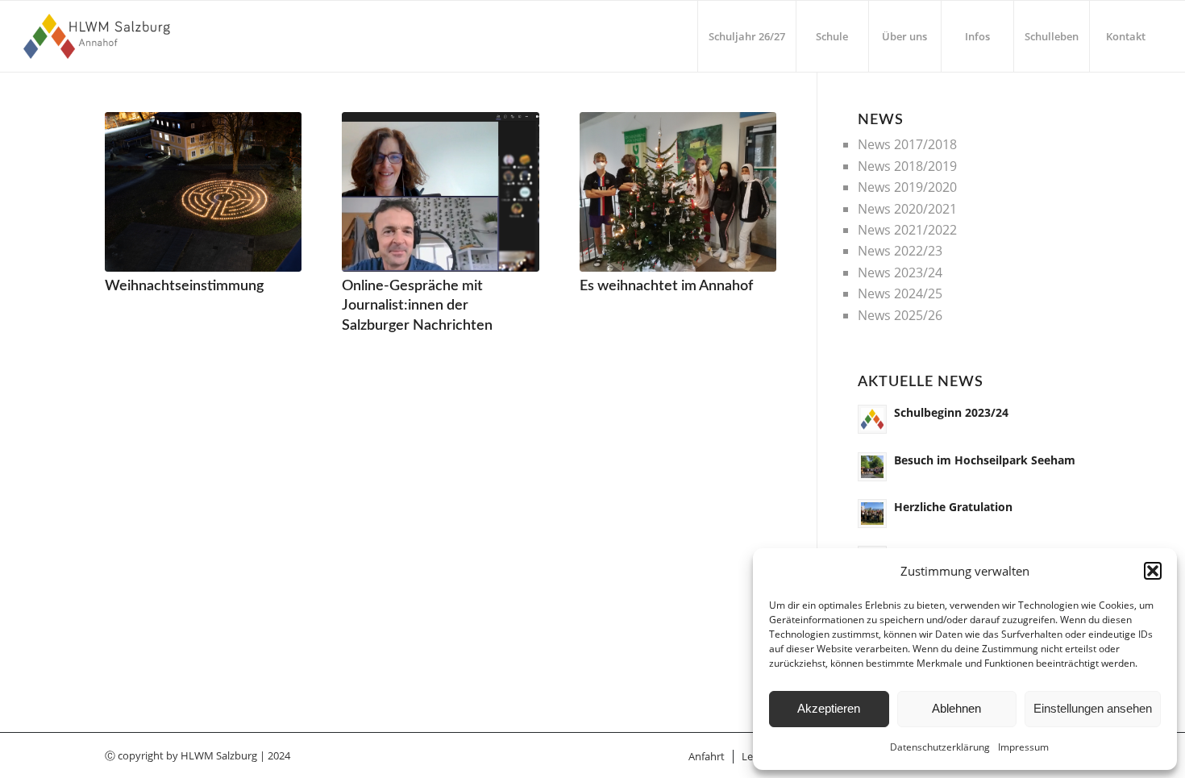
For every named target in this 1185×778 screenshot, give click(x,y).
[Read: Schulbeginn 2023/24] (872, 419)
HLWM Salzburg (219, 755)
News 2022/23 (900, 251)
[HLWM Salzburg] (98, 36)
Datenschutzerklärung (940, 747)
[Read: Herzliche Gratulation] (872, 513)
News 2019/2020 (907, 187)
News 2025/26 (900, 315)
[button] (1153, 571)
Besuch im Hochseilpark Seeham (984, 460)
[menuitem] (746, 36)
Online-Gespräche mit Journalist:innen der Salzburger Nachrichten (417, 305)
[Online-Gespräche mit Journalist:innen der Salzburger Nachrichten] (440, 192)
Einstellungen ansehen (1092, 708)
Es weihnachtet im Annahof (666, 286)
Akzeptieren (828, 708)
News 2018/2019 (907, 166)
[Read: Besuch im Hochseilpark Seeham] (872, 466)
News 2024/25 (900, 293)
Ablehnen (956, 708)
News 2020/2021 (907, 209)
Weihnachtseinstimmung (184, 286)
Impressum (1023, 747)
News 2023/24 (900, 272)
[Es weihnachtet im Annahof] (678, 192)
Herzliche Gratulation (953, 506)
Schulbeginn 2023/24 (951, 412)
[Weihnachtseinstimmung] (203, 192)
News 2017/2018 (907, 144)
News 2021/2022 (907, 230)
